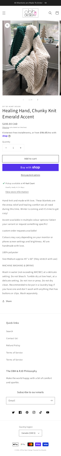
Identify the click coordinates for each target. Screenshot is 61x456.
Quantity (6, 141)
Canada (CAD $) (29, 433)
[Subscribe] (51, 400)
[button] (3, 13)
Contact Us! (12, 338)
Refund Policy (13, 345)
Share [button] (9, 301)
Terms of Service (14, 352)
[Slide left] (23, 99)
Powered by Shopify (39, 450)
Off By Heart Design (26, 450)
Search (9, 331)
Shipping (5, 127)
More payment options (30, 175)
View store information (17, 191)
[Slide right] (37, 99)
